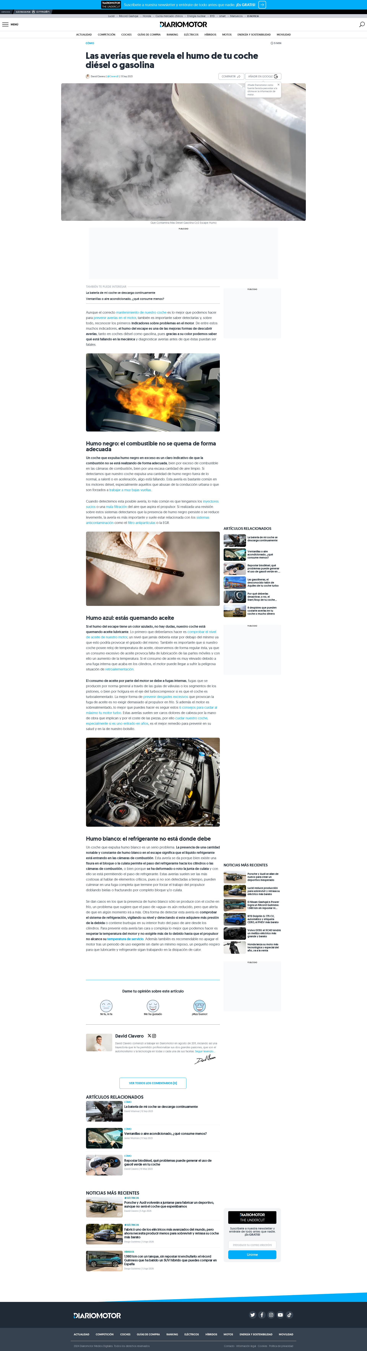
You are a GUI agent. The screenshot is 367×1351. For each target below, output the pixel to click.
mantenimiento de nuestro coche (141, 312)
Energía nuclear (196, 16)
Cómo (90, 43)
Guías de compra (149, 34)
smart (222, 16)
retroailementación (119, 669)
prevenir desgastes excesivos (165, 697)
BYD (212, 16)
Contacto (229, 1346)
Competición (106, 34)
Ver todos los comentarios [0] (153, 1083)
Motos (226, 34)
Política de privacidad (281, 1346)
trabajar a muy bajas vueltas (130, 490)
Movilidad (284, 34)
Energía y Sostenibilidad (254, 34)
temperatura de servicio (125, 939)
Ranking (172, 34)
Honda (147, 16)
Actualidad (84, 34)
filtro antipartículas (141, 522)
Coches (126, 34)
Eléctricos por (23, 12)
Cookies (262, 1346)
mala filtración (116, 506)
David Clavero (98, 76)
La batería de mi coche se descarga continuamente (120, 292)
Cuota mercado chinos (169, 16)
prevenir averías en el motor (115, 318)
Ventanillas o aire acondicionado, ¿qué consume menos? (125, 298)
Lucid (111, 16)
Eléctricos (191, 34)
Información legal (246, 1346)
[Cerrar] (278, 85)
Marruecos (236, 16)
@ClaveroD (113, 76)
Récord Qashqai (128, 16)
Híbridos (210, 34)
